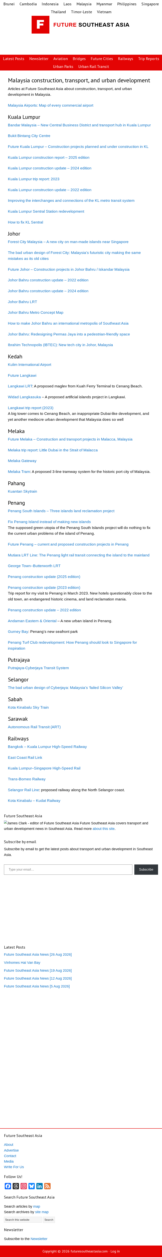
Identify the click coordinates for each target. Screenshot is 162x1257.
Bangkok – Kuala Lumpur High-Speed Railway (47, 747)
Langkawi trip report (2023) (30, 408)
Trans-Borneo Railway (27, 779)
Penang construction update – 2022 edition (44, 610)
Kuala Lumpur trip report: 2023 (33, 179)
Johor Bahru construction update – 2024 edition (48, 291)
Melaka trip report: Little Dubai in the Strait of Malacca (53, 450)
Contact (10, 1156)
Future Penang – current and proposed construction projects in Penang (68, 544)
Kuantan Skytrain (22, 491)
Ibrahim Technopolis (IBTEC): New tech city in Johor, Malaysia (60, 345)
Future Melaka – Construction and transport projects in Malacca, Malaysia (70, 439)
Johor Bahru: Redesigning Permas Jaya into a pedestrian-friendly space (69, 334)
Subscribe (146, 869)
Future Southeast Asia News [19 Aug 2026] (38, 970)
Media (9, 1161)
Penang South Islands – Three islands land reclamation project (61, 511)
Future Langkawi (22, 375)
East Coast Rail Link (25, 757)
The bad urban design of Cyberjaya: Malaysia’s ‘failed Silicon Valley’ (65, 688)
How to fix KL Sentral (25, 222)
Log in (115, 1251)
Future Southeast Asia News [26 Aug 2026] (38, 954)
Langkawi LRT (20, 386)
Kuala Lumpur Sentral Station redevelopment (46, 211)
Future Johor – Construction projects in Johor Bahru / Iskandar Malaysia (69, 269)
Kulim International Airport (29, 365)
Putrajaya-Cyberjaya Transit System (38, 668)
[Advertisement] (90, 44)
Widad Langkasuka (24, 397)
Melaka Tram (19, 472)
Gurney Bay (18, 631)
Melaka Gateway (22, 461)
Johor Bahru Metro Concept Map (35, 312)
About (8, 1145)
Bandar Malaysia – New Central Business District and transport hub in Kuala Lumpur (79, 125)
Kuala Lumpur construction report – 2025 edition (48, 157)
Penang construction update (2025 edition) (44, 577)
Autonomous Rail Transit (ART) (34, 727)
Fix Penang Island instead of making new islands (49, 522)
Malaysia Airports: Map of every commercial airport (50, 105)
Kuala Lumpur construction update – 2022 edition (49, 190)
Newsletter (39, 1239)
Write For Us (14, 1167)
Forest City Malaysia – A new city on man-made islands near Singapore (68, 242)
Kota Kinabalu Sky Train (28, 707)
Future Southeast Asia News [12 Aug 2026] (38, 978)
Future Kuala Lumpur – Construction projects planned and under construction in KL (78, 147)
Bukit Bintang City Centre (29, 136)
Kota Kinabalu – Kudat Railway (34, 801)
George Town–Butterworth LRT (34, 566)
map (36, 1206)
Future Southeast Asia (81, 26)
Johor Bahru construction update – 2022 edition (48, 280)
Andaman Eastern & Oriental (32, 621)
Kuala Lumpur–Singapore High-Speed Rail (44, 768)
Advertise (11, 1150)
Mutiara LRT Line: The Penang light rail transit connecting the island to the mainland (79, 555)
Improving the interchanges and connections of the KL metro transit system (71, 200)
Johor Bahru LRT (22, 302)
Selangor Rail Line (23, 790)
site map (42, 1212)
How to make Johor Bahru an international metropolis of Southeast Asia (68, 323)
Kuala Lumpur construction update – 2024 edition (49, 168)
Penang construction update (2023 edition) (44, 587)
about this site (104, 829)
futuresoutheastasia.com (89, 1251)
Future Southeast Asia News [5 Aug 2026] (37, 986)
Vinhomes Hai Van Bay (22, 963)
